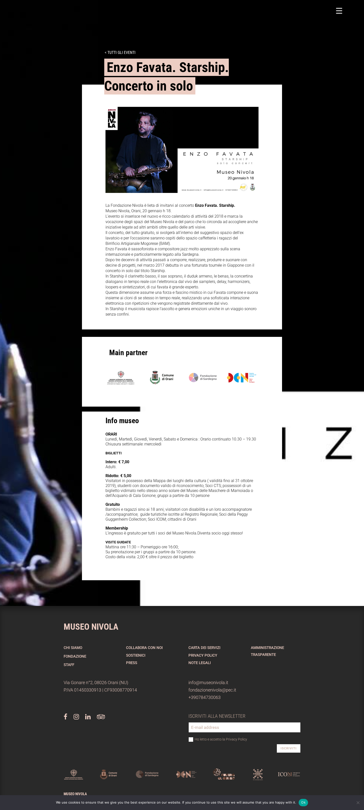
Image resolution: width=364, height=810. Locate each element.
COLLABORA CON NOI (144, 648)
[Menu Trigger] (339, 10)
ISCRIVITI (289, 748)
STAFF (69, 665)
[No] (357, 802)
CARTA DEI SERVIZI (204, 648)
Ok (303, 802)
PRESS (131, 663)
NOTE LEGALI (199, 663)
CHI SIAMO (73, 648)
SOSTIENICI (135, 655)
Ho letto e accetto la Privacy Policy (221, 739)
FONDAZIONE (75, 656)
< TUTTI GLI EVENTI (120, 52)
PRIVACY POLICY (202, 655)
